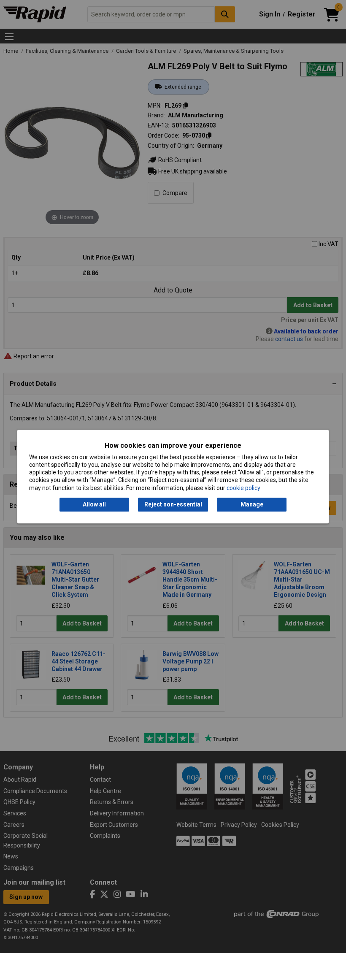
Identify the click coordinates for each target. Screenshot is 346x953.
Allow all (94, 504)
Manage (252, 504)
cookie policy (243, 488)
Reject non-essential (173, 504)
